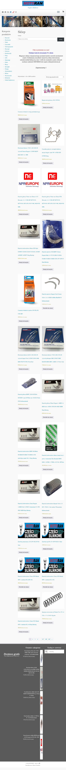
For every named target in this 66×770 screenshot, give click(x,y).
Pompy (7, 69)
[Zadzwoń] (14, 12)
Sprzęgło (7, 66)
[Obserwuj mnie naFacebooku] (6, 12)
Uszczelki (7, 44)
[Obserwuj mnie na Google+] (8, 12)
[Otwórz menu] (58, 12)
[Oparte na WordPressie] (39, 763)
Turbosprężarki (9, 46)
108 (46, 639)
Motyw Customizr (36, 765)
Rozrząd (7, 49)
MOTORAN (31, 763)
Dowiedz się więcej (48, 308)
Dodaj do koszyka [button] (23, 119)
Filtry (6, 55)
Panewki (7, 37)
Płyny (6, 64)
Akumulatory (8, 71)
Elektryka (7, 78)
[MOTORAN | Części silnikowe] (33, 3)
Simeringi (7, 60)
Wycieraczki (8, 75)
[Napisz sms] (11, 12)
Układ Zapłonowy (10, 80)
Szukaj (19, 35)
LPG (6, 58)
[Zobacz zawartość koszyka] (63, 11)
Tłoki (6, 42)
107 (43, 639)
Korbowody (8, 53)
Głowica (7, 51)
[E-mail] (3, 12)
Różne (6, 73)
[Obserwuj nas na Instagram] (16, 12)
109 (49, 639)
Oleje (6, 62)
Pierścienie (8, 40)
